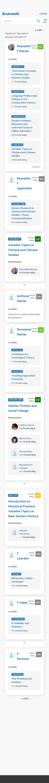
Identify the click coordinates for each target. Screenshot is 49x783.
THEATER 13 (17, 674)
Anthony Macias (23, 299)
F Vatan (22, 602)
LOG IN (43, 14)
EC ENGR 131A (18, 619)
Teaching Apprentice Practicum (23, 377)
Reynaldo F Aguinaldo (24, 183)
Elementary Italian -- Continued (23, 580)
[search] (19, 21)
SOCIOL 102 (17, 350)
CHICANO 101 (17, 67)
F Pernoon (23, 657)
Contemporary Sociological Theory (22, 356)
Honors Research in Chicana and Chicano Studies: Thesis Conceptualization (23, 213)
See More (36, 167)
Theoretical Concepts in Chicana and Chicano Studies (23, 74)
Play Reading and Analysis (21, 680)
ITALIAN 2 (16, 574)
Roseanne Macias (24, 332)
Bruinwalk (10, 14)
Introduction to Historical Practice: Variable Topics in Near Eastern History (23, 509)
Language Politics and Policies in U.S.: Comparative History (24, 99)
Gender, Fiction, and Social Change (22, 408)
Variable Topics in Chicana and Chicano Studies (23, 152)
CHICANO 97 (17, 145)
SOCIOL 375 (17, 371)
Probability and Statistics (20, 625)
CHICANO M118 (18, 116)
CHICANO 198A (18, 204)
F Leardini (23, 556)
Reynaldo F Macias (24, 49)
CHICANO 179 (17, 92)
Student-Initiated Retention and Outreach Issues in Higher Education (22, 125)
